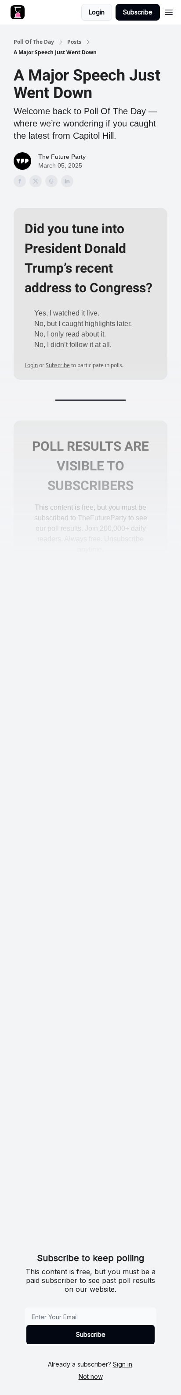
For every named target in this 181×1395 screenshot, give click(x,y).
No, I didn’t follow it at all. (73, 344)
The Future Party (62, 156)
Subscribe (137, 12)
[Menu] (168, 11)
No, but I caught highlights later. (83, 323)
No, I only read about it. (70, 334)
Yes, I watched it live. (66, 313)
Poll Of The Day (34, 42)
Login (97, 12)
